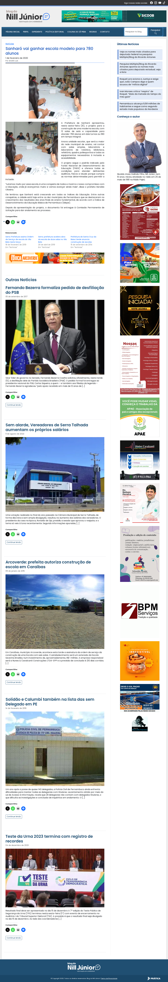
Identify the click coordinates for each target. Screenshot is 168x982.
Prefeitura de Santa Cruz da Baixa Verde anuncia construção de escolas (83, 239)
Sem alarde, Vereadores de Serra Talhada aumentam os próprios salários (47, 427)
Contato (105, 31)
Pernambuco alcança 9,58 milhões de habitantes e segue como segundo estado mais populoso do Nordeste (140, 106)
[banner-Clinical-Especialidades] (139, 366)
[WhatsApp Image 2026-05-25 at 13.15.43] (139, 211)
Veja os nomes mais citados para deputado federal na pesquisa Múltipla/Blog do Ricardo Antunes (138, 54)
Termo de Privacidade (109, 978)
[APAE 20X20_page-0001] (139, 417)
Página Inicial (13, 31)
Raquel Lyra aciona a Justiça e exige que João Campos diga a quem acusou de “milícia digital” (139, 82)
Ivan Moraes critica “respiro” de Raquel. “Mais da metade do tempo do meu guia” (140, 94)
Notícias (10, 43)
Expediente (37, 31)
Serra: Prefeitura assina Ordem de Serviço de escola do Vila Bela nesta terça (20, 239)
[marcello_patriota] (140, 723)
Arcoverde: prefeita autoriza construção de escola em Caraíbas (48, 564)
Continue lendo (14, 405)
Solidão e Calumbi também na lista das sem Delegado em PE (50, 702)
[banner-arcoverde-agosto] (55, 258)
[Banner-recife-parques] (139, 262)
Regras (93, 31)
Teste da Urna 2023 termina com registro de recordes (49, 839)
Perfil (25, 31)
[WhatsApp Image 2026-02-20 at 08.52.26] (139, 310)
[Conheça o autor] (139, 147)
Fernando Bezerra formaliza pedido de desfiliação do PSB (55, 290)
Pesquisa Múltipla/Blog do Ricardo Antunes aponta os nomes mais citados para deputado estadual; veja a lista (140, 68)
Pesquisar (156, 30)
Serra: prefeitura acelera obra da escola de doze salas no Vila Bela (52, 239)
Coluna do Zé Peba (76, 31)
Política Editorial (55, 31)
